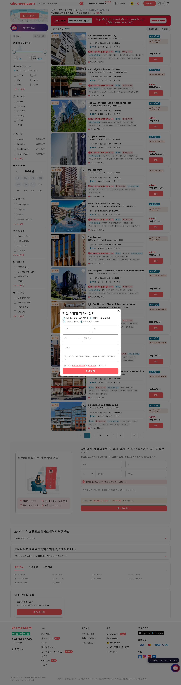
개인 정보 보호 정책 (78, 366)
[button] (79, 337)
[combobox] (72, 337)
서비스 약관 (92, 366)
